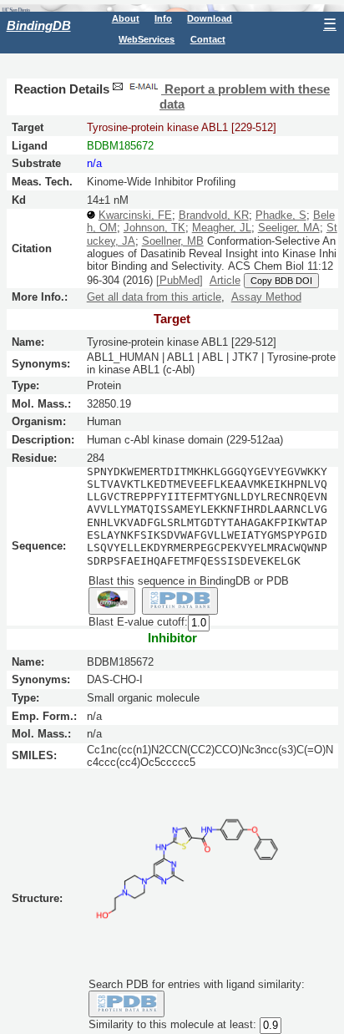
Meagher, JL (221, 227)
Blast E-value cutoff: (138, 622)
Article (225, 280)
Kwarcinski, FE (135, 215)
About (125, 18)
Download (209, 18)
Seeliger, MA (289, 227)
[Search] (126, 1004)
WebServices (147, 39)
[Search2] (180, 600)
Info (163, 18)
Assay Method (266, 297)
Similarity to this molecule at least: (172, 1025)
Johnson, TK (154, 227)
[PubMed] (179, 280)
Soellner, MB (173, 241)
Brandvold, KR (214, 215)
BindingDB (39, 25)
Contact (207, 39)
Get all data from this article (154, 297)
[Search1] (112, 600)
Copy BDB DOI (281, 281)
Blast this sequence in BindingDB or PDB (189, 581)
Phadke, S (280, 215)
